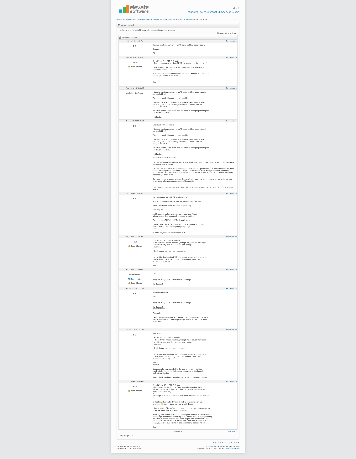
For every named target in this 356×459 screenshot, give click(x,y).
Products (193, 12)
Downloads (225, 12)
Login (237, 8)
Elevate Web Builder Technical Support (150, 19)
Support (212, 12)
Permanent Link (231, 41)
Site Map (235, 443)
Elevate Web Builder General (187, 19)
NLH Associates (135, 279)
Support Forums (170, 19)
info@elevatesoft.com (232, 448)
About (236, 12)
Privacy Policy (220, 443)
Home (119, 19)
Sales (203, 12)
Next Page (231, 431)
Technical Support (129, 19)
